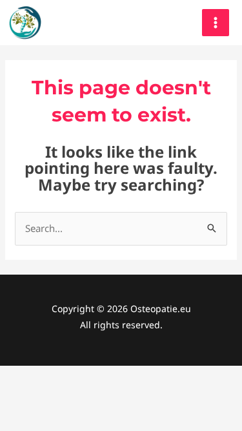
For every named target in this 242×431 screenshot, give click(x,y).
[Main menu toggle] (216, 23)
